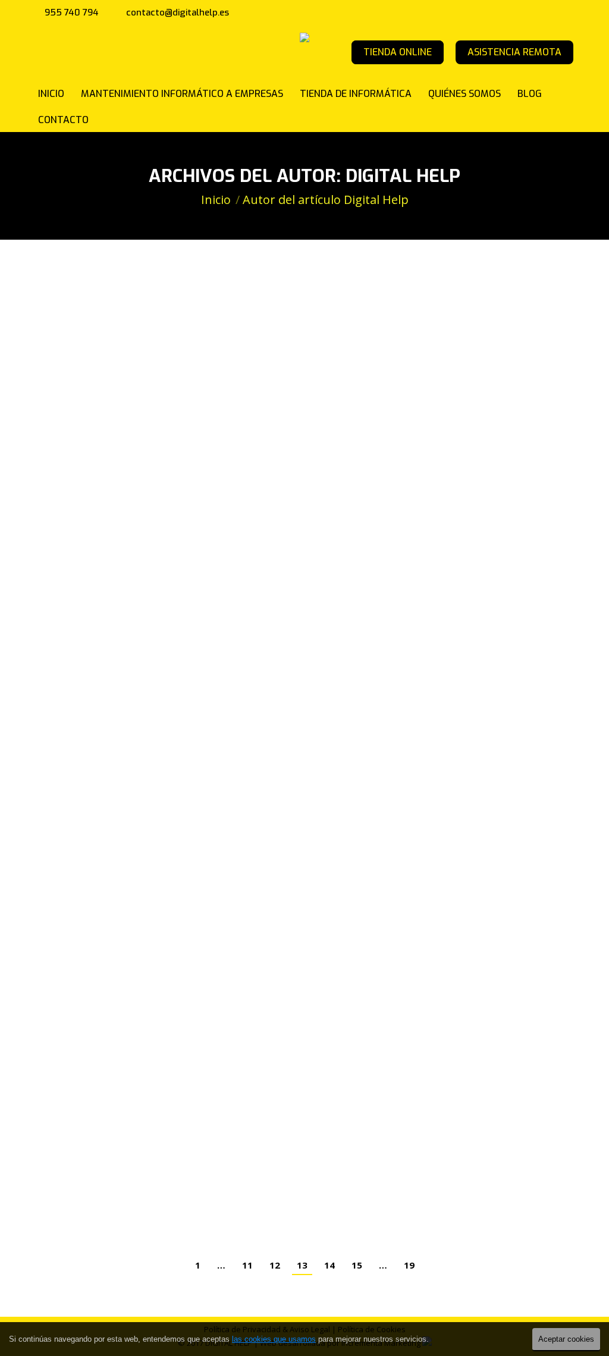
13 (302, 1265)
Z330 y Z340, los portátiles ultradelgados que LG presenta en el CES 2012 (279, 980)
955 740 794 (72, 12)
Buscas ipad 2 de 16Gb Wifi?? (131, 1090)
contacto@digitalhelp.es (177, 12)
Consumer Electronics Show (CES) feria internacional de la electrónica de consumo (285, 865)
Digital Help (403, 176)
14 (329, 1265)
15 (356, 1265)
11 (247, 1265)
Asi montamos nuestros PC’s (136, 1167)
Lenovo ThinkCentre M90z (127, 486)
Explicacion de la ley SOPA (129, 408)
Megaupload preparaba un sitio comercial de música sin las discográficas (282, 299)
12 (274, 1265)
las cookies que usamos (274, 1339)
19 (409, 1265)
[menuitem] (51, 93)
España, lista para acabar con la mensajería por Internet (231, 640)
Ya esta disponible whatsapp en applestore (186, 563)
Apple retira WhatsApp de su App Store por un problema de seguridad (270, 750)
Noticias (59, 317)
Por (109, 317)
